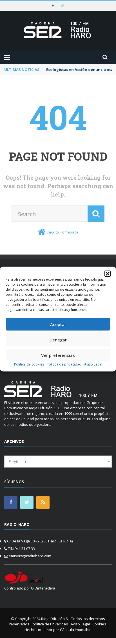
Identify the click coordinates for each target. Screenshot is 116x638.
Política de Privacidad (50, 624)
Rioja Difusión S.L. (56, 618)
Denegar (58, 340)
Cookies (99, 624)
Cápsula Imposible (76, 629)
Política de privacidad (64, 364)
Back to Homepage (62, 232)
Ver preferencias (58, 355)
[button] (107, 273)
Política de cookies (29, 364)
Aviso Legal (93, 364)
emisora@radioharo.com (30, 555)
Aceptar (58, 324)
